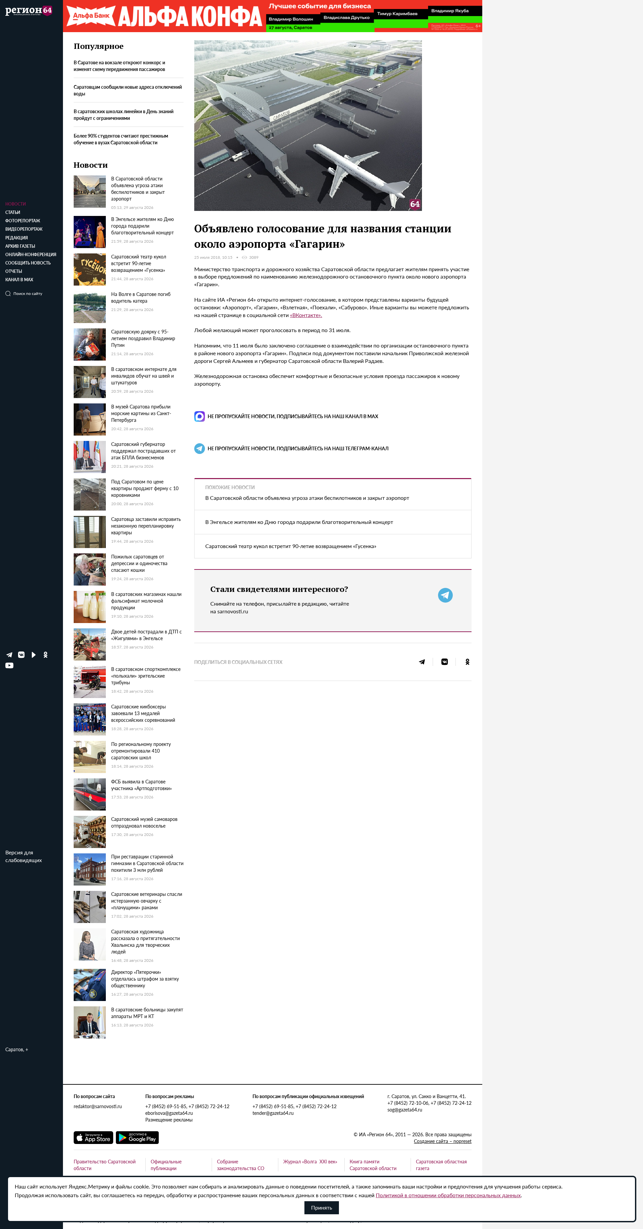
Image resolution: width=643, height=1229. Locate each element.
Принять (321, 1207)
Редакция (16, 238)
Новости (15, 204)
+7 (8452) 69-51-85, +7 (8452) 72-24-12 (187, 1106)
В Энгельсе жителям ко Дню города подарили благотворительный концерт (299, 522)
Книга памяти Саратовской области (373, 1164)
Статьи (12, 212)
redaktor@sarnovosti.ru (98, 1106)
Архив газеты (20, 246)
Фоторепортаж (22, 221)
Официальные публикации (166, 1164)
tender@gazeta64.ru (273, 1112)
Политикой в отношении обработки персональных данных (448, 1195)
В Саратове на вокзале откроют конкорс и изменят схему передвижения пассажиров (119, 66)
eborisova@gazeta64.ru (169, 1112)
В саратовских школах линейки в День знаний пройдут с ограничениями (123, 115)
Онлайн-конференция (30, 254)
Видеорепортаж (24, 229)
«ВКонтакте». (306, 315)
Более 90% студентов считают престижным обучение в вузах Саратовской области (121, 139)
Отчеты (13, 271)
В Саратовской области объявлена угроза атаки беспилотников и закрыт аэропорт (307, 498)
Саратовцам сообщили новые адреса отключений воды (128, 90)
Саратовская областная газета (441, 1164)
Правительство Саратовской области (105, 1164)
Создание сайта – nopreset (443, 1141)
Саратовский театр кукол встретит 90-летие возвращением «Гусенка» (290, 546)
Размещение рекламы (169, 1119)
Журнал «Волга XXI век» (310, 1161)
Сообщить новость (28, 263)
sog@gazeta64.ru (404, 1109)
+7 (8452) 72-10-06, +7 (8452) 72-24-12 (429, 1102)
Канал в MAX (19, 280)
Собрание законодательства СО (240, 1164)
